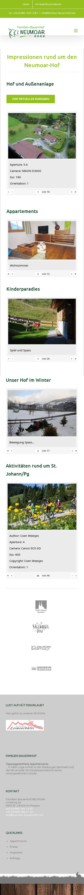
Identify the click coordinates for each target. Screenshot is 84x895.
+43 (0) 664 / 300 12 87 (25, 13)
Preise (14, 847)
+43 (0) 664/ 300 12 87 (19, 808)
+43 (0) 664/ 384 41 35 (19, 812)
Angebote (16, 852)
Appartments (18, 841)
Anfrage (15, 858)
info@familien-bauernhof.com (58, 13)
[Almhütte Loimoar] (25, 719)
